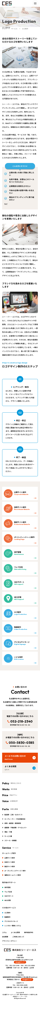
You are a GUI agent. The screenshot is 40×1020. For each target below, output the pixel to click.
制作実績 (14, 789)
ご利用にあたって (18, 937)
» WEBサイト (20, 983)
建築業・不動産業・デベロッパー (15, 827)
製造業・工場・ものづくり (13, 815)
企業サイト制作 (9, 858)
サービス (15, 848)
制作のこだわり (16, 783)
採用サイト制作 (9, 862)
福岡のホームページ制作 (12, 875)
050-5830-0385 (21, 743)
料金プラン (13, 795)
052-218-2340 (21, 721)
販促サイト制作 (9, 866)
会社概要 (5, 937)
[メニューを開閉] (35, 3)
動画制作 (7, 917)
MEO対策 (7, 900)
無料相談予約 (28, 932)
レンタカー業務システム (12, 926)
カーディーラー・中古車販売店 (14, 819)
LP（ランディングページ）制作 (15, 871)
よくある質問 (15, 932)
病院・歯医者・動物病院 (12, 823)
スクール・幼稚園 (10, 840)
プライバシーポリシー (9, 941)
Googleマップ (20, 962)
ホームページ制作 (9, 853)
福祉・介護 (8, 832)
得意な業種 (14, 809)
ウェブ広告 (8, 892)
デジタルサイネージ (11, 921)
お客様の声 (14, 801)
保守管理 (7, 887)
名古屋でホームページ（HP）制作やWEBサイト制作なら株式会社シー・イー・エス (20, 995)
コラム (4, 932)
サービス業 (8, 836)
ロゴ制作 (7, 913)
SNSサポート (8, 896)
